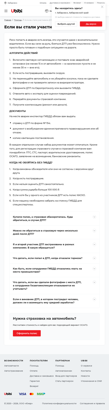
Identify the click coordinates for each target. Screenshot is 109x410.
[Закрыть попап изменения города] (102, 7)
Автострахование (13, 371)
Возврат (77, 3)
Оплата (43, 3)
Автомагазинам (63, 371)
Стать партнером (64, 381)
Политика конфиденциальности (59, 403)
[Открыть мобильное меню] (6, 11)
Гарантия (35, 381)
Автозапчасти (11, 365)
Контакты (86, 371)
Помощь (101, 3)
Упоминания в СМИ (91, 381)
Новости (85, 376)
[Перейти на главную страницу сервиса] (16, 11)
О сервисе (89, 3)
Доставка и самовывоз (60, 3)
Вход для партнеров (66, 376)
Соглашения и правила (92, 403)
